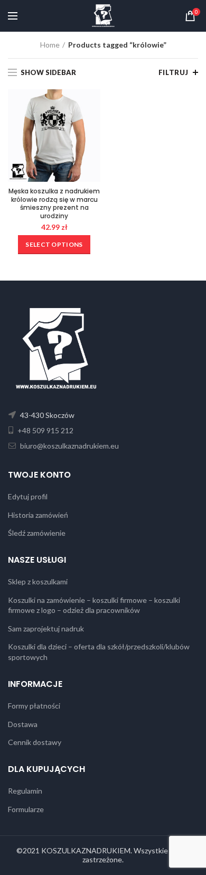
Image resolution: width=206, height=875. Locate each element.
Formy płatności (34, 705)
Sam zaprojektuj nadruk (46, 628)
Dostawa (23, 724)
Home (50, 44)
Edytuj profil (28, 496)
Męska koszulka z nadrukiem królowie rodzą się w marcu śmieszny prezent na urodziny (54, 203)
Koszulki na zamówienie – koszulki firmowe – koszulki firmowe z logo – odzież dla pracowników (94, 605)
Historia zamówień (38, 514)
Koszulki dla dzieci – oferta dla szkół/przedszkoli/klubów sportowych (99, 652)
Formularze (26, 809)
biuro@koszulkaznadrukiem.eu (68, 445)
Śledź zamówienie (36, 532)
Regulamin (25, 790)
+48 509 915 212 (44, 430)
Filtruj (173, 72)
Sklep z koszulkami (38, 581)
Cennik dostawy (34, 742)
